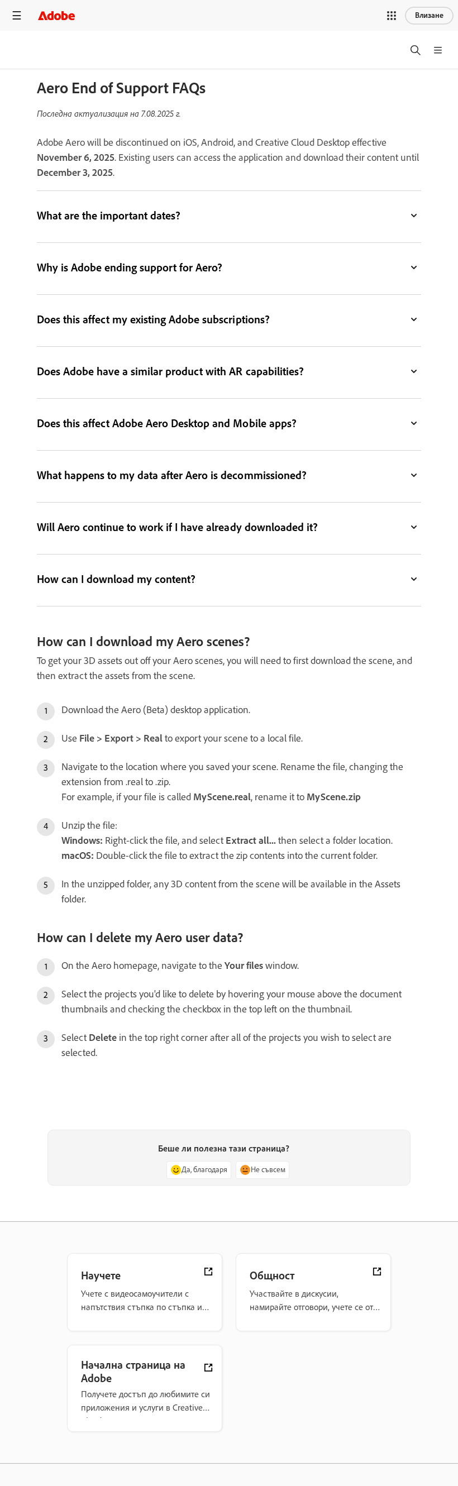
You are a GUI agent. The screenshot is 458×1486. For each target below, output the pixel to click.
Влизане (429, 15)
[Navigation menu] (17, 15)
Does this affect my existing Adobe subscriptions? (153, 319)
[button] (391, 16)
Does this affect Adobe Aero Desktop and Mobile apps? (167, 423)
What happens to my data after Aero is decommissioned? (172, 475)
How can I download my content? (116, 579)
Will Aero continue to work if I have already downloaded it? (177, 527)
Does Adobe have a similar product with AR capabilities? (170, 371)
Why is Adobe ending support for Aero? (129, 267)
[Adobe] (56, 15)
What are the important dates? (108, 215)
